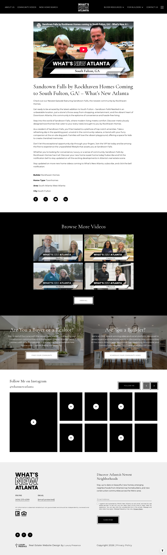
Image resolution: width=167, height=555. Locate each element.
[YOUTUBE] (17, 535)
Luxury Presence (72, 545)
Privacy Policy (138, 509)
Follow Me (129, 386)
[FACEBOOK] (24, 535)
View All (83, 300)
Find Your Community (42, 355)
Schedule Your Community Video (125, 355)
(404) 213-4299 (22, 499)
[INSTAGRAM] (30, 535)
